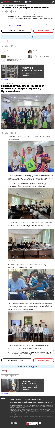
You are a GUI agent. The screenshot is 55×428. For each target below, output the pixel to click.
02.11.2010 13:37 (4, 5)
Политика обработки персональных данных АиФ (20, 401)
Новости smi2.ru (5, 79)
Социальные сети (19, 399)
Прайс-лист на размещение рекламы (33, 399)
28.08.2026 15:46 (4, 83)
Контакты (12, 399)
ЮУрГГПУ (3, 129)
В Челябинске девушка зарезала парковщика (16, 50)
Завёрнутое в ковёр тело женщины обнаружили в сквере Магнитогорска (41, 56)
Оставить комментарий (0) (43, 30)
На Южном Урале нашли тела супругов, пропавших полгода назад (15, 60)
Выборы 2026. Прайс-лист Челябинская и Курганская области (23, 402)
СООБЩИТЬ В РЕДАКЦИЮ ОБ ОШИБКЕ (45, 402)
